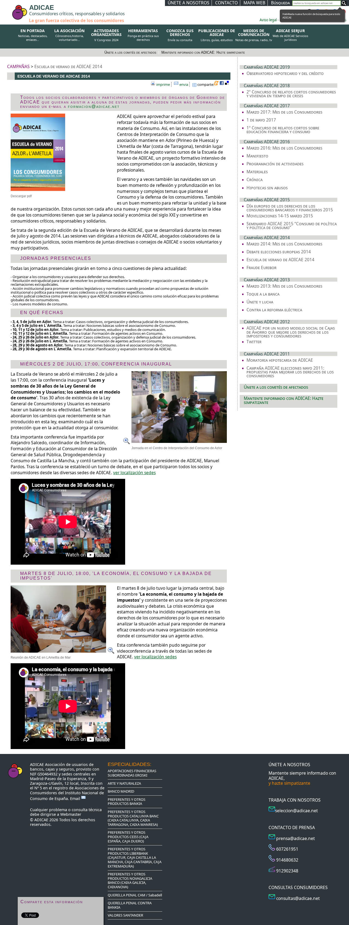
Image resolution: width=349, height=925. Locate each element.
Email (75, 798)
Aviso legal (268, 19)
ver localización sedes (134, 473)
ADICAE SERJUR (290, 35)
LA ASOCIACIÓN (69, 35)
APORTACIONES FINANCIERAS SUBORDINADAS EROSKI (132, 773)
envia (183, 84)
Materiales (257, 171)
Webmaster (70, 814)
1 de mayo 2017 (261, 119)
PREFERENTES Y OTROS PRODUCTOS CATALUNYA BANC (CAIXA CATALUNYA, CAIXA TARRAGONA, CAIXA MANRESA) (133, 818)
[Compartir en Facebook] (222, 84)
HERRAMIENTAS (143, 35)
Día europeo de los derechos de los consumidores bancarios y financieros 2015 (289, 207)
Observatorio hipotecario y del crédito (285, 73)
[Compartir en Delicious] (227, 84)
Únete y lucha (259, 301)
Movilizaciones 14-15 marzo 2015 (279, 215)
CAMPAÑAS (18, 66)
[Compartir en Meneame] (216, 84)
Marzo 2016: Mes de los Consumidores (284, 147)
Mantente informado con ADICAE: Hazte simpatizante (203, 52)
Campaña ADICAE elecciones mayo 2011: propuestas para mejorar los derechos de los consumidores (290, 372)
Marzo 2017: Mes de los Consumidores (284, 111)
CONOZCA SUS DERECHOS (180, 35)
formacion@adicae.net (94, 106)
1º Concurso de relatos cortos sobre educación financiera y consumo (282, 129)
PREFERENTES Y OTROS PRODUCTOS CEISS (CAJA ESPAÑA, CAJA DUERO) (128, 836)
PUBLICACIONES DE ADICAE (216, 35)
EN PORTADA (32, 35)
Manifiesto (257, 155)
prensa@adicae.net (295, 838)
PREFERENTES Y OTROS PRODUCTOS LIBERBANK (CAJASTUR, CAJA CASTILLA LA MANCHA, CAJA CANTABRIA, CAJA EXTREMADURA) (134, 857)
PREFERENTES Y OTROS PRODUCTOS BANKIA (126, 801)
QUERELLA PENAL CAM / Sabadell (135, 895)
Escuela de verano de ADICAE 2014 (68, 66)
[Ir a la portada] (8, 8)
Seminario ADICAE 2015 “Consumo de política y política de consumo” (291, 225)
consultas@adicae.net (298, 898)
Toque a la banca (262, 293)
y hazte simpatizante (289, 783)
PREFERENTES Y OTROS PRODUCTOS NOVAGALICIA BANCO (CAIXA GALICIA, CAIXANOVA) (130, 880)
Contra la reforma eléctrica (274, 309)
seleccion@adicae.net (296, 811)
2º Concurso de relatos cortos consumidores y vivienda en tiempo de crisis (291, 93)
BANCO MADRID (121, 791)
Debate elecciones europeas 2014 (278, 251)
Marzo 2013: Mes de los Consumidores (284, 286)
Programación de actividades (274, 163)
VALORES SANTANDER (125, 915)
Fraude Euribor (261, 267)
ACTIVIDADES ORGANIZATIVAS (106, 35)
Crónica (254, 179)
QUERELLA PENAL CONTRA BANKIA (130, 905)
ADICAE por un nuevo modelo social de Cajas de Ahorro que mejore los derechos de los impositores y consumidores (290, 331)
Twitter (253, 341)
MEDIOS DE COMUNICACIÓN (253, 35)
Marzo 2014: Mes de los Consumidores (284, 243)
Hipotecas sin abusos (267, 187)
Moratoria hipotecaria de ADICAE (279, 360)
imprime (163, 84)
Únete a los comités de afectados (130, 52)
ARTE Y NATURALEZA (124, 783)
